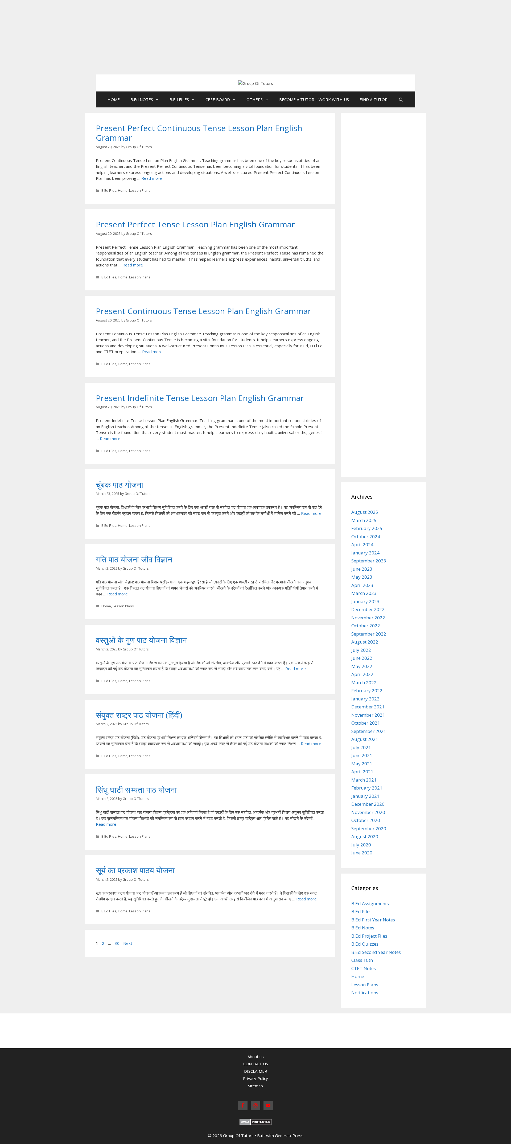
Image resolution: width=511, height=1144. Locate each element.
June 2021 (361, 755)
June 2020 (361, 853)
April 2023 (362, 585)
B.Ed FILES (179, 99)
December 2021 (368, 707)
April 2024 (362, 544)
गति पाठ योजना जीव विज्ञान (134, 559)
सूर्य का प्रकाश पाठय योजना (135, 870)
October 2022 (365, 626)
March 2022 (364, 682)
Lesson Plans (139, 190)
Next (130, 943)
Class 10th (362, 960)
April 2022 (362, 674)
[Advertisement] (159, 37)
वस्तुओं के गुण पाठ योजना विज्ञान (141, 639)
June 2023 (361, 569)
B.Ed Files (108, 190)
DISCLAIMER (255, 1071)
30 (117, 943)
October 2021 (365, 723)
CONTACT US (255, 1063)
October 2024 (365, 536)
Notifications (364, 992)
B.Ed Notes (362, 928)
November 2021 (368, 715)
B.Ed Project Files (369, 936)
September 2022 (368, 634)
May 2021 (361, 764)
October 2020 (365, 820)
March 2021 (364, 780)
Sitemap (255, 1085)
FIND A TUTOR (374, 99)
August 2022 (364, 642)
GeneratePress (289, 1135)
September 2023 (368, 561)
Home (122, 190)
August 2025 (364, 512)
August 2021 (364, 739)
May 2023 (361, 577)
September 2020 (368, 828)
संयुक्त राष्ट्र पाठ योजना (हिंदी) (139, 714)
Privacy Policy (255, 1078)
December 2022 (368, 609)
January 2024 (365, 553)
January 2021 (365, 796)
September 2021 (368, 731)
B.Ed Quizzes (364, 944)
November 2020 (368, 812)
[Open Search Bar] (401, 99)
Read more (151, 178)
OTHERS (254, 99)
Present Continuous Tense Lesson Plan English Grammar (203, 311)
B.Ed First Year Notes (373, 920)
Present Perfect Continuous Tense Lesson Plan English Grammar (199, 133)
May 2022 (361, 666)
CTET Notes (363, 968)
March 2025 (364, 520)
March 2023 (364, 593)
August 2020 (364, 836)
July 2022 (361, 650)
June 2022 (361, 658)
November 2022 (368, 618)
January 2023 (365, 601)
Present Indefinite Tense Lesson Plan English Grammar (200, 398)
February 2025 (366, 528)
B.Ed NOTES (141, 99)
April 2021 (362, 772)
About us (256, 1056)
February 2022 (366, 690)
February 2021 (366, 788)
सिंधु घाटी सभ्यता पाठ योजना (136, 789)
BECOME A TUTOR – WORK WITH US (314, 99)
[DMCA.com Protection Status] (256, 1123)
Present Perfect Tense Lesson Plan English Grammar (195, 224)
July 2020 (361, 845)
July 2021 (361, 747)
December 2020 (368, 804)
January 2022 (365, 699)
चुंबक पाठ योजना (119, 484)
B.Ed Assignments (370, 903)
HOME (114, 99)
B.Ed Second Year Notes (376, 952)
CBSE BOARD (217, 99)
